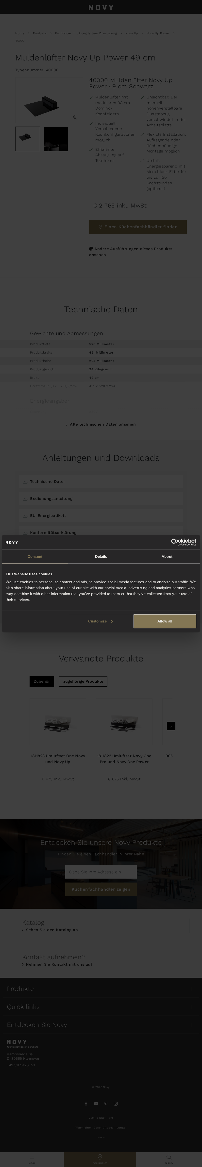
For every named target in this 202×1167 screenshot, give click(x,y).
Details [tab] (101, 556)
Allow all (164, 621)
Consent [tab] (35, 556)
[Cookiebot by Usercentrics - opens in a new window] (174, 542)
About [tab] (167, 556)
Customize (97, 621)
